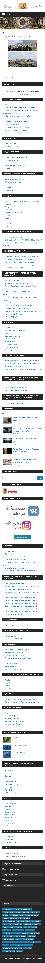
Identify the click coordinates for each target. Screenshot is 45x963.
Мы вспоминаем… (11, 636)
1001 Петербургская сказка (14, 614)
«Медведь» (16, 738)
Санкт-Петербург (11, 317)
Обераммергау (10, 812)
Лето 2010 (8, 787)
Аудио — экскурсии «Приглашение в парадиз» (22, 702)
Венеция (8, 224)
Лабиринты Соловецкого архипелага (18, 127)
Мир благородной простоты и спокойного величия (23, 311)
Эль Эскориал (8, 948)
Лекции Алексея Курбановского (16, 388)
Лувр (7, 333)
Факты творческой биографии (15, 560)
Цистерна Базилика (25, 945)
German (8, 688)
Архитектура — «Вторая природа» (17, 133)
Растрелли (31, 936)
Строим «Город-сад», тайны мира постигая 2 (21, 598)
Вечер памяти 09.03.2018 (14, 639)
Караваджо (36, 921)
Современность (10, 190)
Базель (7, 226)
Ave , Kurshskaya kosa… (13, 669)
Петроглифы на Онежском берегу (17, 119)
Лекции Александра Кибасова (16, 390)
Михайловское (10, 666)
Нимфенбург (9, 809)
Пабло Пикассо (18, 930)
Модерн (8, 188)
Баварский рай (10, 804)
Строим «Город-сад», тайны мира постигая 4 (21, 603)
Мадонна (36, 924)
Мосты (19, 927)
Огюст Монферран (30, 927)
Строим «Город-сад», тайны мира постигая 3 (21, 600)
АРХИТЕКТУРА (7, 909)
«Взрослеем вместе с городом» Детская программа (23, 586)
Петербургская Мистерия (14, 237)
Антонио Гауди (8, 912)
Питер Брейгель (20, 936)
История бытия (10, 144)
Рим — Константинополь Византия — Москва (22, 201)
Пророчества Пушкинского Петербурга (19, 259)
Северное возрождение (13, 182)
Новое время (9, 185)
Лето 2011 (8, 790)
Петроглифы (7, 936)
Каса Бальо (17, 924)
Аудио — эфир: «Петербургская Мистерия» (21, 699)
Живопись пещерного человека (16, 122)
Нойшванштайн (10, 818)
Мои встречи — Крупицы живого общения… (21, 571)
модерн (19, 951)
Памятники (30, 930)
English (7, 683)
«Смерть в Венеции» (12, 718)
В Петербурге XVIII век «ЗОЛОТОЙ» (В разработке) (23, 240)
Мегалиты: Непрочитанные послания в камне (21, 108)
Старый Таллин (10, 782)
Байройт (8, 826)
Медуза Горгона (9, 927)
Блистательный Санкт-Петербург (17, 650)
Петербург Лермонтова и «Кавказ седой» (19, 262)
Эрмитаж (18, 948)
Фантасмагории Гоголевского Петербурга (20, 265)
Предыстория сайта (12, 551)
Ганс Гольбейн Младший (29, 915)
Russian (8, 680)
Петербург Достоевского (14, 268)
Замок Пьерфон (10, 339)
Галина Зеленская (20, 36)
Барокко (26, 912)
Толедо (7, 207)
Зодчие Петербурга (23, 921)
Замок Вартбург (10, 341)
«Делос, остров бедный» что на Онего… (19, 116)
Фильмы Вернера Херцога (14, 721)
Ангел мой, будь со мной (14, 366)
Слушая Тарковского (12, 713)
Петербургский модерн (30, 933)
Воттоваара (14, 915)
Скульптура (23, 942)
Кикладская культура (12, 160)
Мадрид (8, 204)
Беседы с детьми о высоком (15, 584)
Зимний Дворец (9, 921)
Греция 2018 (9, 839)
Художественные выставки (15, 856)
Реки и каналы (8, 939)
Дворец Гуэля (25, 918)
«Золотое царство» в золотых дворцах (19, 306)
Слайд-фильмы (34, 942)
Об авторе (9, 554)
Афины (7, 168)
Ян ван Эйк (27, 948)
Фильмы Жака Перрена (13, 724)
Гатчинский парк (11, 664)
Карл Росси (7, 924)
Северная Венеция (10, 942)
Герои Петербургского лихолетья (17, 303)
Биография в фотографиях (14, 568)
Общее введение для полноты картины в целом (22, 105)
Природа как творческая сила (15, 130)
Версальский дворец (12, 336)
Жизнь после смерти (12, 146)
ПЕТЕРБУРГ (7, 930)
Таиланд (8, 776)
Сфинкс (6, 945)
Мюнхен (8, 806)
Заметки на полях (11, 853)
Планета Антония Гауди (13, 212)
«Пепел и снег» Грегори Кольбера (17, 727)
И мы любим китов (19, 745)
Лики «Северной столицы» (14, 655)
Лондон (7, 215)
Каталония (27, 924)
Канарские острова (12, 842)
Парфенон (16, 933)
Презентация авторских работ (16, 557)
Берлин (7, 221)
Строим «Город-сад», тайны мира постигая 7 (21, 612)
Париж (7, 218)
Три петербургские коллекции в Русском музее (22, 361)
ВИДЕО (5, 915)
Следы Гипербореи (12, 124)
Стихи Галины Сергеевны (14, 625)
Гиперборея (13, 918)
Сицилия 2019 (10, 837)
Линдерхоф (9, 820)
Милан (7, 779)
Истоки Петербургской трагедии (16, 283)
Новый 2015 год (10, 793)
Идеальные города (12, 280)
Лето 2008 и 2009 (11, 784)
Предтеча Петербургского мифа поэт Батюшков (22, 256)
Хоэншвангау (10, 815)
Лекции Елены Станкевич (14, 385)
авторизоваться (22, 94)
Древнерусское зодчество (14, 350)
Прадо (7, 328)
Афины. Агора (8, 77)
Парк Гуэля (7, 933)
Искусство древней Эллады (15, 166)
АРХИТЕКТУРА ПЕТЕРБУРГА (23, 909)
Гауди (5, 918)
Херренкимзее (10, 823)
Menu (9, 14)
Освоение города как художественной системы (22, 592)
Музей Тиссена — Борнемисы (16, 330)
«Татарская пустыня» (12, 716)
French (7, 686)
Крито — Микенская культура (16, 157)
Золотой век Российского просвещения (19, 308)
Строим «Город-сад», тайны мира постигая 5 (21, 606)
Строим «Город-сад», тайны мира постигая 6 (21, 609)
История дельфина (19, 752)
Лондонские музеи (11, 344)
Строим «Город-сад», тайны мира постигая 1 (21, 595)
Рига (17, 939)
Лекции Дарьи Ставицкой (14, 403)
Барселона (9, 210)
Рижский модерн (27, 939)
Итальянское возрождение (14, 179)
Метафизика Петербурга (14, 652)
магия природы (9, 951)
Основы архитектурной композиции (18, 589)
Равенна (8, 773)
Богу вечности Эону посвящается (17, 163)
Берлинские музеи (11, 347)
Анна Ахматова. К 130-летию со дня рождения (21, 363)
